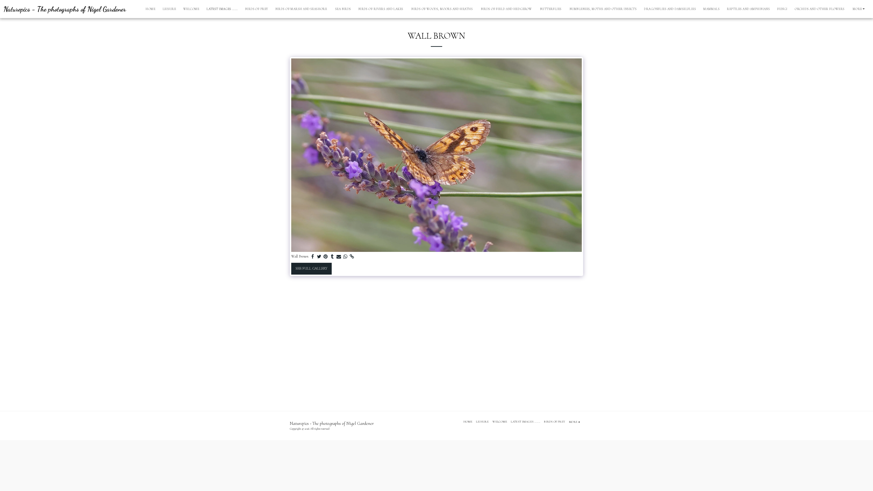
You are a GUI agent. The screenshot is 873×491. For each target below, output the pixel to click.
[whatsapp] (345, 256)
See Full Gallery (311, 268)
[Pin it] (325, 256)
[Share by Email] (338, 256)
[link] (352, 256)
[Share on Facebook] (312, 256)
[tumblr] (332, 256)
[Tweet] (319, 256)
